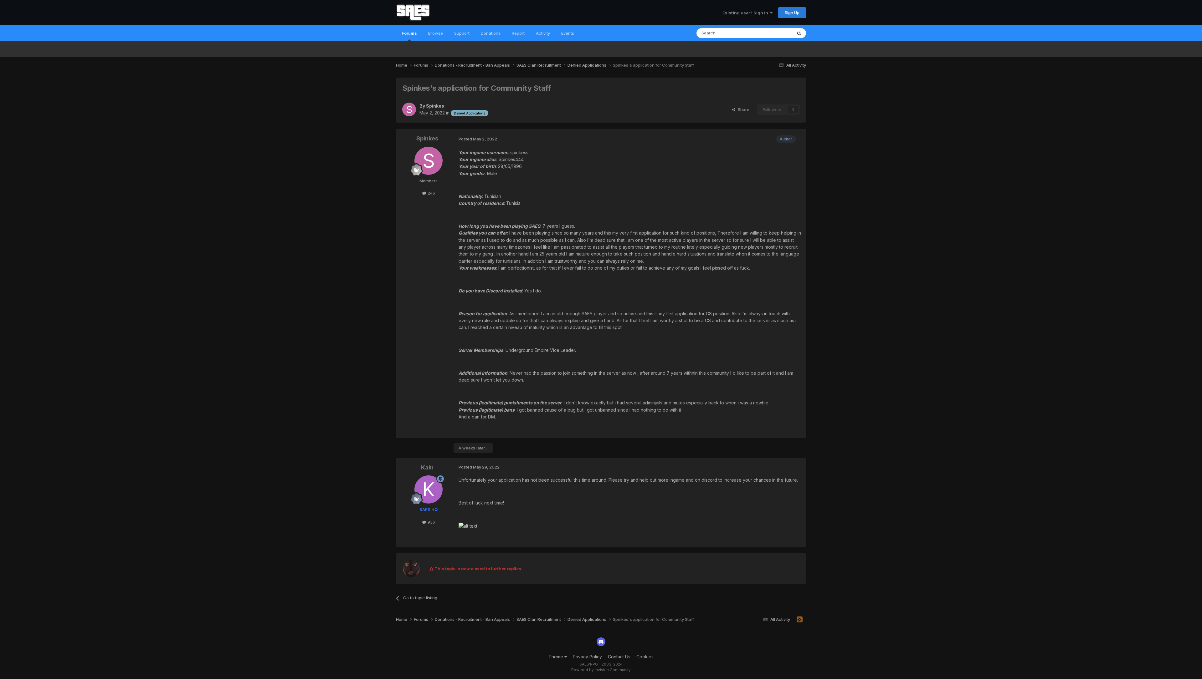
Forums (409, 33)
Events (567, 33)
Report (518, 33)
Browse (435, 33)
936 (430, 521)
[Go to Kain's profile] (428, 489)
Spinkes (435, 106)
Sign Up (792, 12)
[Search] (799, 33)
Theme (556, 656)
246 (430, 192)
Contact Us (619, 656)
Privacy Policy (587, 656)
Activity (543, 33)
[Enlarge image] (468, 525)
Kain (427, 467)
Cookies (645, 656)
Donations (491, 33)
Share (742, 109)
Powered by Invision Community (601, 669)
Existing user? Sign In (746, 12)
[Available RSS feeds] (799, 619)
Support (462, 33)
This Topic (774, 33)
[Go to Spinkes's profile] (409, 109)
